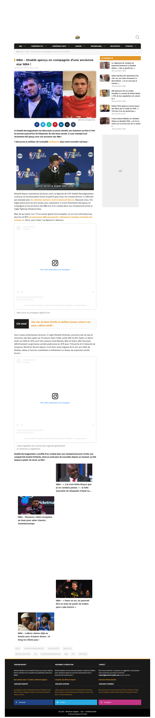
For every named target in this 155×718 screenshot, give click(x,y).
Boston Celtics (19, 694)
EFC (35, 654)
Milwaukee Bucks (34, 690)
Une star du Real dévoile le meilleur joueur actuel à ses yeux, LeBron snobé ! (61, 324)
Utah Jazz (83, 654)
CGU (82, 712)
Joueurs (78, 46)
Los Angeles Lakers (20, 690)
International (96, 46)
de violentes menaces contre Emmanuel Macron (52, 200)
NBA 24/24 (19, 52)
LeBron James (59, 690)
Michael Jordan (104, 690)
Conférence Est (37, 46)
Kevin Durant (70, 690)
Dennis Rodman (128, 690)
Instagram (107, 702)
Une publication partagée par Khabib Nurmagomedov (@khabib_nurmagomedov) (55, 305)
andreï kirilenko (23, 654)
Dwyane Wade (109, 692)
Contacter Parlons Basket (107, 680)
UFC (73, 654)
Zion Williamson (66, 694)
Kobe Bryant (119, 692)
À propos (129, 46)
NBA (20, 46)
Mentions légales (72, 712)
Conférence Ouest (59, 46)
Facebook (22, 702)
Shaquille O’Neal (131, 692)
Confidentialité (90, 712)
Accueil (61, 712)
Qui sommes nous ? (20, 680)
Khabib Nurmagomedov (34, 648)
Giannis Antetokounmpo (68, 692)
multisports (54, 142)
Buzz (18, 648)
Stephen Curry (83, 692)
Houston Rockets (43, 692)
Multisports (115, 46)
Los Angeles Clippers (28, 692)
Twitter (62, 702)
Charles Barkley (116, 690)
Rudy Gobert (80, 690)
